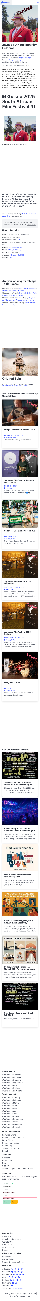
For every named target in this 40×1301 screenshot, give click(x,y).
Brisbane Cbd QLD (17, 255)
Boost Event (31, 225)
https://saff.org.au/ (25, 58)
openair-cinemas (28, 300)
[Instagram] (15, 1268)
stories (27, 303)
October (5, 290)
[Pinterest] (21, 1268)
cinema (8, 305)
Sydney (29, 293)
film (3, 305)
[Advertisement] (20, 167)
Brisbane (21, 295)
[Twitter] (18, 1268)
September (32, 288)
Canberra (14, 295)
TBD (10, 257)
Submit (6, 1202)
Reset (14, 1202)
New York (22, 293)
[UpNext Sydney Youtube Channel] (12, 1285)
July (20, 288)
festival (32, 303)
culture (14, 305)
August (25, 288)
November (12, 290)
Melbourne (6, 295)
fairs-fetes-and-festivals (13, 300)
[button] (37, 2)
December (20, 290)
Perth (35, 293)
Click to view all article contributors (15, 385)
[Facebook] (12, 1268)
